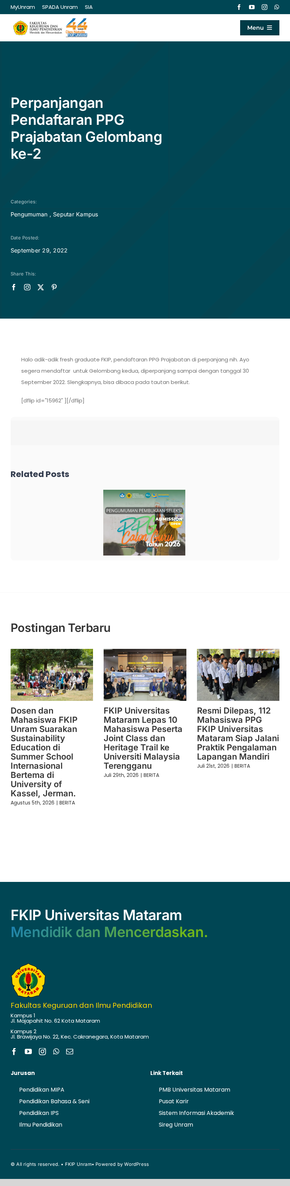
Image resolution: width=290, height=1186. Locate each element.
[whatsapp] (276, 7)
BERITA (67, 802)
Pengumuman (29, 214)
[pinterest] (54, 287)
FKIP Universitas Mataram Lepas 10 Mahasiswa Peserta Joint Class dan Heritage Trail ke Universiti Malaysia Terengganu (143, 738)
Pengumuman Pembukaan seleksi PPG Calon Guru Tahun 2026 (134, 522)
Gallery (154, 522)
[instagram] (264, 7)
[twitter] (40, 287)
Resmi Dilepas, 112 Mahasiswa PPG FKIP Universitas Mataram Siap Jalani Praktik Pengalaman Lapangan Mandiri (238, 733)
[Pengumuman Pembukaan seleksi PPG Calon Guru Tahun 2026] (144, 523)
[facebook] (239, 7)
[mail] (69, 1051)
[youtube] (252, 7)
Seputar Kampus (75, 214)
